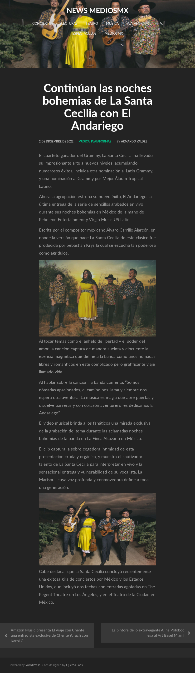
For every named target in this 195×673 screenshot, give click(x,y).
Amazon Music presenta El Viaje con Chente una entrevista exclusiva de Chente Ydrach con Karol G (49, 635)
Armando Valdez (134, 141)
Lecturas (69, 23)
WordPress (32, 665)
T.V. (160, 23)
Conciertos (42, 23)
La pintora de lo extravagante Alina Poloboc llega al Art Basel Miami (148, 633)
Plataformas (138, 23)
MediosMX (114, 33)
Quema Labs (74, 665)
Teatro (92, 23)
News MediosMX (97, 10)
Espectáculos (84, 33)
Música (112, 23)
